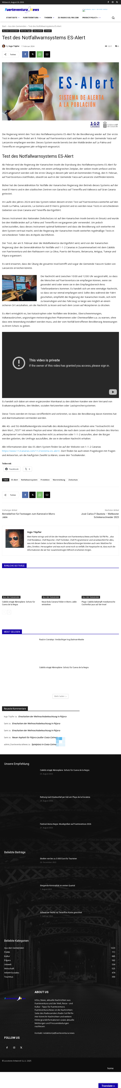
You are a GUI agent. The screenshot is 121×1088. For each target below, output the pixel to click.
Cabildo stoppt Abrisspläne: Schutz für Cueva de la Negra (64, 667)
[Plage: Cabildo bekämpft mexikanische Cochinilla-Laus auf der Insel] (100, 585)
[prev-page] (4, 612)
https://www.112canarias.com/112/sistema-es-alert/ (31, 450)
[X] (117, 2)
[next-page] (9, 612)
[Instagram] (112, 2)
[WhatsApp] (40, 54)
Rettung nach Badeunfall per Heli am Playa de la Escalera (65, 797)
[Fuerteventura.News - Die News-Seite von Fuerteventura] (21, 10)
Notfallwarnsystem (29, 480)
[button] (113, 17)
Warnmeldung (59, 480)
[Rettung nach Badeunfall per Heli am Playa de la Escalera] (21, 808)
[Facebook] (108, 2)
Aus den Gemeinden (17, 26)
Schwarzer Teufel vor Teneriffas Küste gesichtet (61, 912)
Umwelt (48, 31)
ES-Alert (14, 480)
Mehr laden (59, 696)
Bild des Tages (26, 31)
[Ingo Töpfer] (4, 46)
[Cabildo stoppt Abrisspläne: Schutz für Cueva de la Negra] (20, 585)
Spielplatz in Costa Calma (44, 744)
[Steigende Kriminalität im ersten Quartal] (21, 896)
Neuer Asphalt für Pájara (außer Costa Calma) (34, 737)
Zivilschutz (73, 480)
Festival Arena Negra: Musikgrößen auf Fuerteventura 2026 (65, 824)
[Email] (47, 54)
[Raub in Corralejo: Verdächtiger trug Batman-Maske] (19, 650)
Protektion (45, 480)
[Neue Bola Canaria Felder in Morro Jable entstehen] (60, 585)
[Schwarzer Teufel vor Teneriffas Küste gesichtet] (21, 923)
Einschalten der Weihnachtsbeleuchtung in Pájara (42, 716)
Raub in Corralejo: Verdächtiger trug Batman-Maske (61, 639)
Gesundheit (37, 31)
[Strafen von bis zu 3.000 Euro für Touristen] (21, 869)
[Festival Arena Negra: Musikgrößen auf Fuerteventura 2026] (21, 835)
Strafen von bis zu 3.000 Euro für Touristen (58, 859)
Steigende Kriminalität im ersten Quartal (57, 885)
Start (4, 26)
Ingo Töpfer (14, 46)
